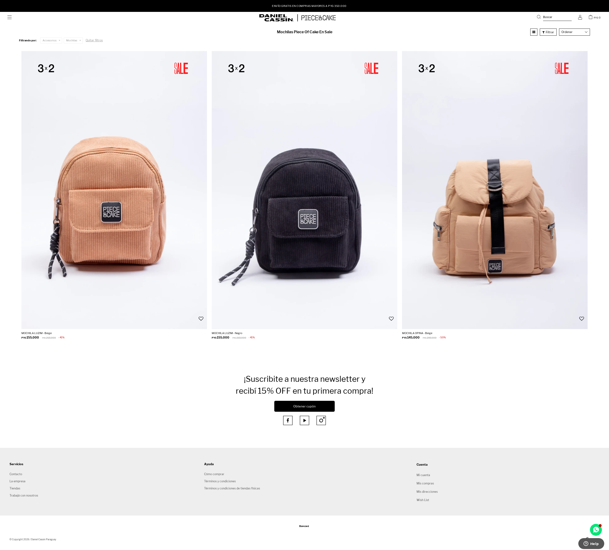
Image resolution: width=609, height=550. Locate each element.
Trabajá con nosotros (24, 495)
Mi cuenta (423, 475)
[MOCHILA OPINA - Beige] (495, 190)
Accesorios (50, 40)
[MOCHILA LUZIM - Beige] (114, 190)
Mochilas (71, 40)
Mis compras (425, 483)
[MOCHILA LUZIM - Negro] (304, 190)
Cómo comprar (214, 474)
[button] (554, 17)
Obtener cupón (304, 406)
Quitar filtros (94, 40)
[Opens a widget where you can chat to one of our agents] (591, 544)
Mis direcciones (427, 491)
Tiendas (15, 488)
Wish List (423, 500)
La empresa (17, 481)
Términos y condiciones (220, 481)
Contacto (16, 474)
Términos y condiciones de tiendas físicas (232, 488)
